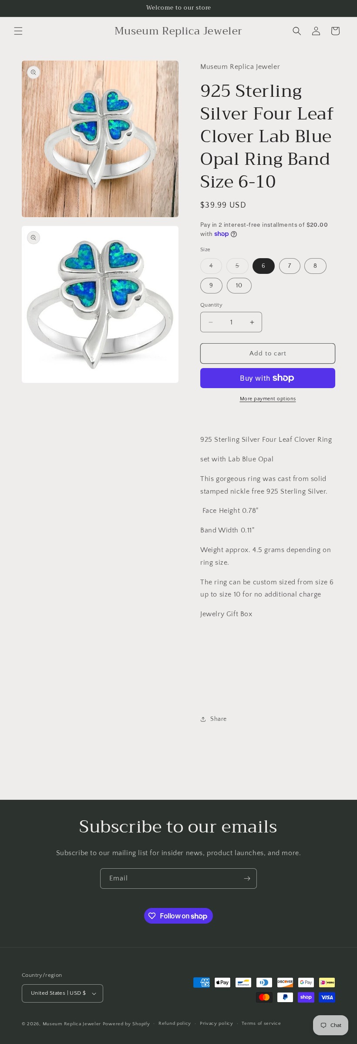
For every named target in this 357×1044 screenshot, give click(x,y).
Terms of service (261, 1023)
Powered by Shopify (126, 1024)
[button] (18, 31)
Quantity (211, 305)
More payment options (268, 399)
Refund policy (174, 1023)
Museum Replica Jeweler (72, 1024)
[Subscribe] (246, 878)
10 (239, 285)
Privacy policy (216, 1023)
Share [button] (218, 719)
